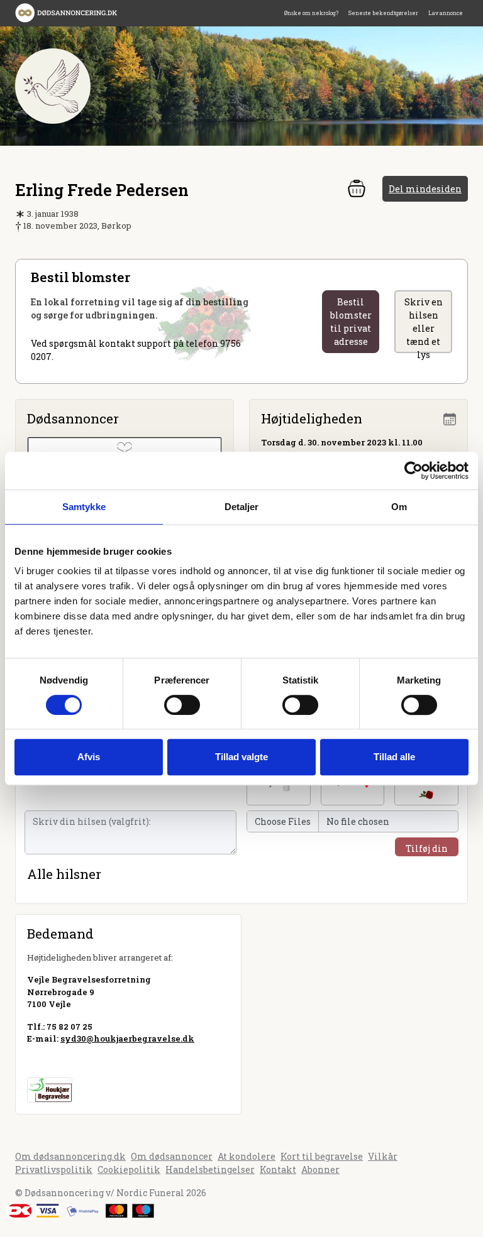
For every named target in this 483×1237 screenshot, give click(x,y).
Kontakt (278, 1169)
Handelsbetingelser (210, 1169)
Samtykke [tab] (84, 506)
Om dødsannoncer (172, 1156)
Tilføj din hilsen (427, 849)
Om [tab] (399, 506)
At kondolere (246, 1156)
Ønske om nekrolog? (311, 12)
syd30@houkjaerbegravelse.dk (127, 1038)
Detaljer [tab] (242, 506)
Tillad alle (394, 756)
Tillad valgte (241, 756)
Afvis (88, 756)
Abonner (320, 1169)
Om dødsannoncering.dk (70, 1156)
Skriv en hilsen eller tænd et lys (423, 324)
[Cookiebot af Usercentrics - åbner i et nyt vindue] (413, 470)
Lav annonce (445, 12)
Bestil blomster (351, 321)
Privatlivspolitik (53, 1169)
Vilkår (382, 1156)
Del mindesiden (425, 189)
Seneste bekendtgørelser (383, 12)
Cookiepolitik (128, 1169)
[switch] (182, 705)
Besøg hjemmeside (68, 1061)
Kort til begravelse (321, 1156)
